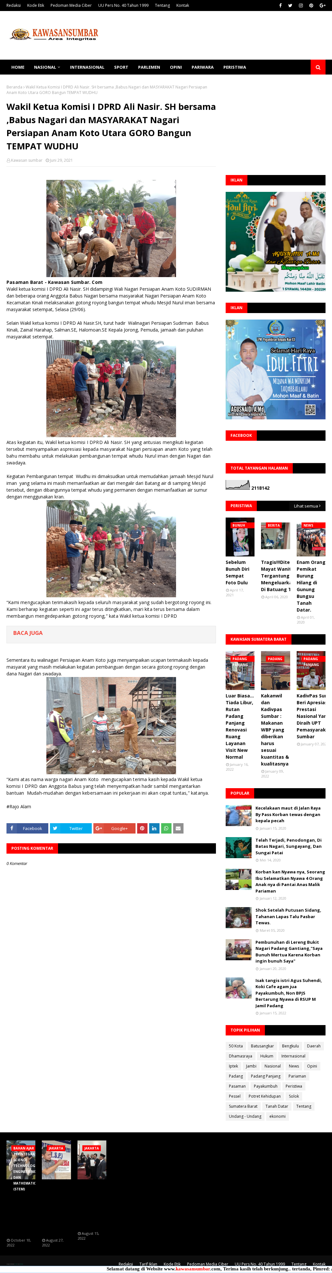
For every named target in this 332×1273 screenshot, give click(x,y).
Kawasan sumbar (26, 160)
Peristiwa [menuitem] (234, 67)
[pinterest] (311, 5)
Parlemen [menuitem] (149, 67)
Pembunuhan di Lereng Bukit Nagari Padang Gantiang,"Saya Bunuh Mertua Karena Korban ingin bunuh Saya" (289, 951)
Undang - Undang (245, 1116)
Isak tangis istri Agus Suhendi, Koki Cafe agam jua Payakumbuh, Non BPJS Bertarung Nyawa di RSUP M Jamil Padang (288, 993)
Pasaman (237, 1086)
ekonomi (277, 1116)
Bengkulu (290, 1046)
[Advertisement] (276, 124)
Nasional (273, 1066)
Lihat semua (306, 506)
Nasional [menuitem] (45, 67)
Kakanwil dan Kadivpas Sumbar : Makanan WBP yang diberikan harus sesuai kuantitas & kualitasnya (275, 730)
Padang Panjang (265, 1076)
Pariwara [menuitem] (203, 67)
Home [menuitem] (17, 67)
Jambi (251, 1066)
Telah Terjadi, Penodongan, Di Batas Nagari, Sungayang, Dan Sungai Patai (288, 846)
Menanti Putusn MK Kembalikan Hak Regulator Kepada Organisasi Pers (55, 1209)
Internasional (293, 1056)
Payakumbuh (266, 1086)
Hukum (266, 1056)
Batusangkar (262, 1046)
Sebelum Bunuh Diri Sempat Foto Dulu (237, 572)
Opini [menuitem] (176, 67)
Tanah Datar (277, 1106)
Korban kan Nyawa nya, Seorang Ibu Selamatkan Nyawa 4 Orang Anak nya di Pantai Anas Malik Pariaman (290, 881)
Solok (294, 1096)
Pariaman (297, 1076)
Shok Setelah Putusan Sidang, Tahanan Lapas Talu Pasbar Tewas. (288, 916)
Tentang (162, 5)
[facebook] (280, 5)
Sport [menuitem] (121, 67)
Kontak (182, 5)
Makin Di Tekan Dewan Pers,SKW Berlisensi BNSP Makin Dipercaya (91, 1205)
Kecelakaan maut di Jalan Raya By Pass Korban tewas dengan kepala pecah (288, 814)
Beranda (14, 87)
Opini (312, 1066)
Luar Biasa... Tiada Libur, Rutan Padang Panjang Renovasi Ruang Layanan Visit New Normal (240, 726)
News (294, 1066)
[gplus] (322, 5)
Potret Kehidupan (265, 1096)
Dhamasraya (240, 1056)
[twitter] (290, 5)
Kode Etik (35, 5)
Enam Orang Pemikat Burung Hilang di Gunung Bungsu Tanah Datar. (311, 586)
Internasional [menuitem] (87, 67)
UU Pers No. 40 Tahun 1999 (123, 5)
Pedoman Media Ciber (71, 5)
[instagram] (300, 5)
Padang (236, 1076)
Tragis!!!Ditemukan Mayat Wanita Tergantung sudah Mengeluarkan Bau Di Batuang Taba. (283, 575)
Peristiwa (294, 1086)
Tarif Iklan (148, 1264)
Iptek (233, 1066)
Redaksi (13, 5)
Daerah (314, 1046)
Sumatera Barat (243, 1106)
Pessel (235, 1096)
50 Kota (236, 1046)
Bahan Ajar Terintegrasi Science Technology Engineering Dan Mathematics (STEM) (22, 1209)
